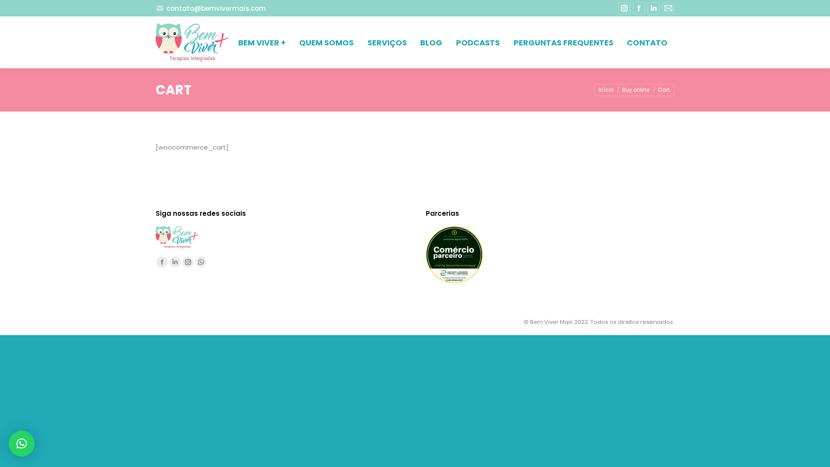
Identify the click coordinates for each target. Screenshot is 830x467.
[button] (22, 444)
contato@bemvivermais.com (216, 8)
